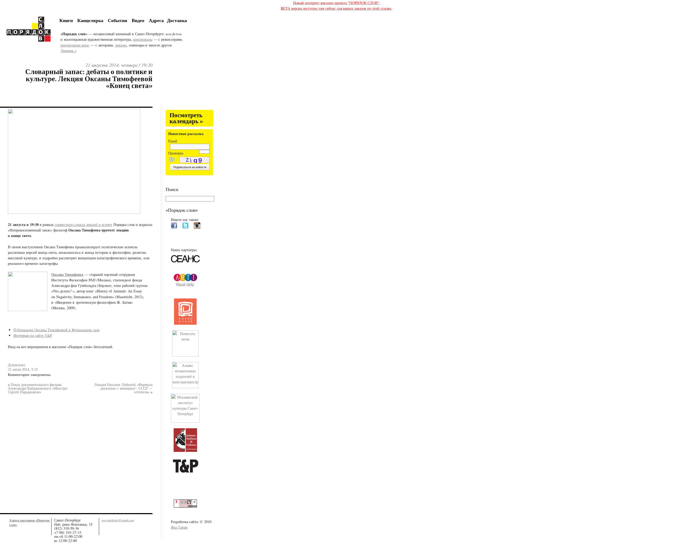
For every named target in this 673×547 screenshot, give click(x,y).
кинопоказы (142, 39)
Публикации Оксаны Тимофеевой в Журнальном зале (56, 329)
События (117, 20)
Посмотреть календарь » (186, 118)
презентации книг (74, 45)
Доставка (177, 20)
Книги (66, 20)
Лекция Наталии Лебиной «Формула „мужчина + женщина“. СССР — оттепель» (123, 388)
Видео (138, 20)
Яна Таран (179, 527)
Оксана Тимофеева (67, 274)
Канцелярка (90, 20)
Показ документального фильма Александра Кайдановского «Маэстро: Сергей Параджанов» (38, 388)
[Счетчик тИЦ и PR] (187, 506)
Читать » (68, 50)
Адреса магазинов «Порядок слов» (29, 522)
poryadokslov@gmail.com (118, 520)
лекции (121, 45)
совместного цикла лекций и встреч (83, 224)
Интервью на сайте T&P (32, 335)
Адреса (156, 20)
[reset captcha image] (171, 160)
